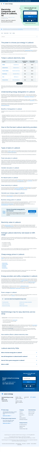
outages (22, 280)
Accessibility (28, 443)
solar (30, 187)
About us (21, 411)
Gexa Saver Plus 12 (16, 73)
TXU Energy (32, 96)
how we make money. (20, 29)
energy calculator (10, 196)
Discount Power (5, 267)
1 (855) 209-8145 (9, 383)
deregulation (32, 100)
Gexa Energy (18, 189)
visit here (13, 295)
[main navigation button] (2, 3)
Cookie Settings (19, 444)
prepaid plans (29, 180)
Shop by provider (31, 413)
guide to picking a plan (12, 151)
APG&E (2, 258)
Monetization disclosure (23, 419)
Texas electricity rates (29, 50)
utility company (25, 279)
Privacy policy (24, 443)
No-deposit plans (20, 180)
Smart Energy (24, 189)
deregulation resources (5, 105)
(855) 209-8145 (32, 213)
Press (20, 416)
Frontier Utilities (5, 264)
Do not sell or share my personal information (8, 443)
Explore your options (6, 415)
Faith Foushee (5, 17)
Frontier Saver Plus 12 (16, 70)
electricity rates (7, 225)
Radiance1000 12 (16, 67)
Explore (29, 16)
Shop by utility (30, 414)
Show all (18, 83)
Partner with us (22, 414)
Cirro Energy (4, 266)
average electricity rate (9, 226)
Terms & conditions (33, 443)
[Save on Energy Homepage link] (8, 3)
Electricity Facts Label (18, 188)
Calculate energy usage (23, 428)
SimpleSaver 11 (16, 64)
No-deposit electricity (23, 424)
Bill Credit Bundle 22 (16, 79)
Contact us (21, 413)
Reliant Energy (27, 96)
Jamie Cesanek (13, 17)
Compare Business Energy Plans (30, 23)
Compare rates (32, 211)
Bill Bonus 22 (16, 76)
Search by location (31, 411)
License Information (18, 443)
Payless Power (18, 288)
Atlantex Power (4, 263)
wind (26, 187)
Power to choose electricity (22, 427)
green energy (21, 187)
